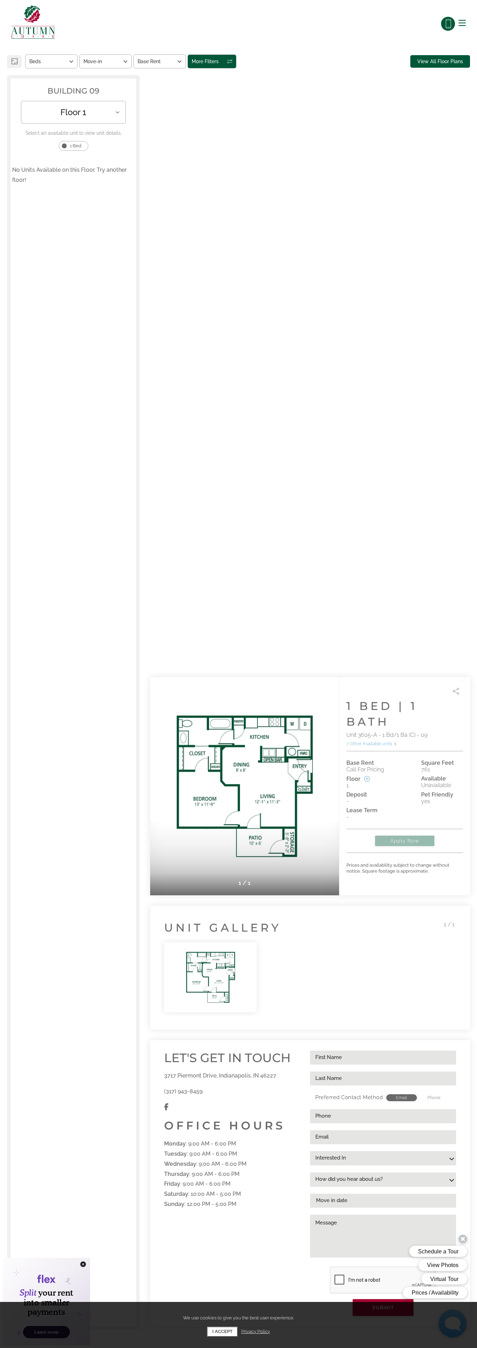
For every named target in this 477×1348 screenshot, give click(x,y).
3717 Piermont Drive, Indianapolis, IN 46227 (220, 1075)
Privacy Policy (255, 1331)
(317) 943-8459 (183, 1091)
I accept (222, 1331)
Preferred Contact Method (349, 1097)
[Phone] (448, 24)
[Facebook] (166, 1107)
